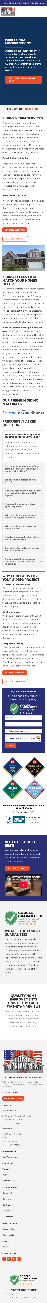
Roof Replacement (10, 1157)
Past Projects (8, 1235)
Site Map (32, 1289)
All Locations (7, 1217)
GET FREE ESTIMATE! (17, 868)
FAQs (4, 1241)
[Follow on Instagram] (19, 1259)
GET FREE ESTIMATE (15, 229)
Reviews (6, 1247)
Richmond (6, 1199)
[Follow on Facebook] (4, 1259)
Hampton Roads (9, 1193)
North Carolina (8, 1205)
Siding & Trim (7, 1163)
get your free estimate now (22, 79)
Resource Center (9, 1229)
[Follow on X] (9, 1259)
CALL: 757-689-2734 (15, 238)
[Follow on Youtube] (14, 1259)
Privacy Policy (18, 1289)
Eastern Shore (8, 1211)
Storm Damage (9, 1181)
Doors (4, 1175)
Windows (6, 1169)
